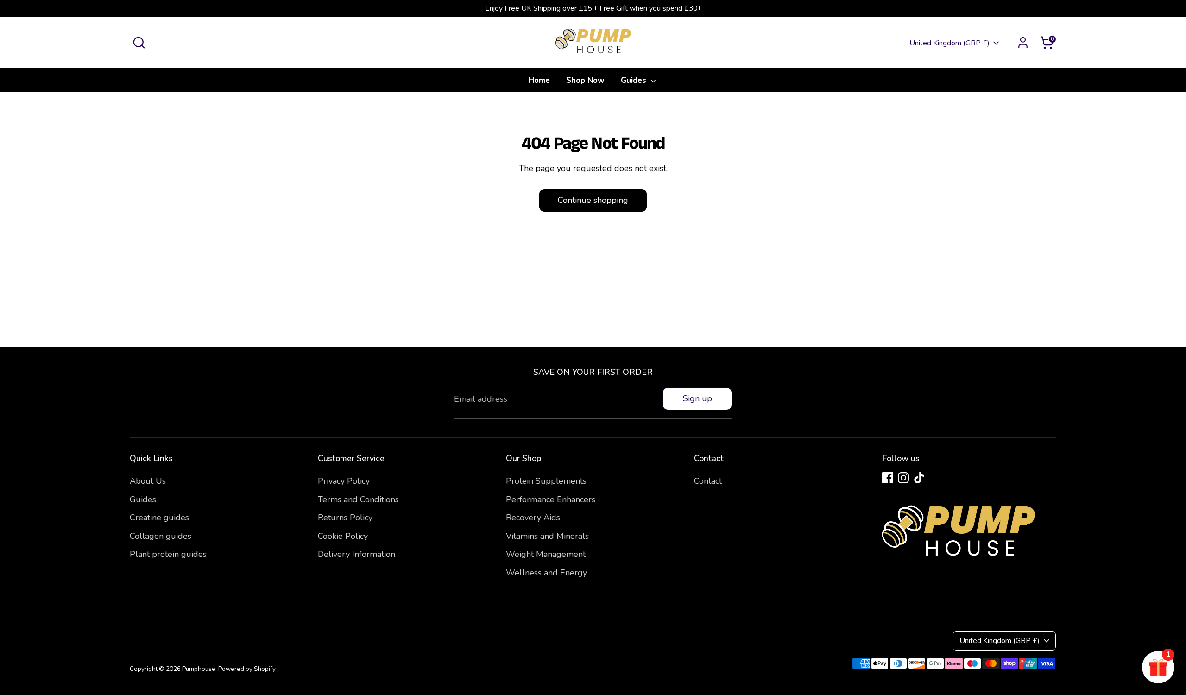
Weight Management (546, 554)
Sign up (697, 398)
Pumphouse (198, 668)
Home (539, 80)
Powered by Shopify (247, 668)
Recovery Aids (533, 517)
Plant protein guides (168, 554)
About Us (148, 480)
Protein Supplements (546, 480)
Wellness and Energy (546, 572)
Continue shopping (593, 200)
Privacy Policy (344, 480)
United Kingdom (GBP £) (949, 43)
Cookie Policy (343, 536)
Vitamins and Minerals (547, 536)
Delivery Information (356, 554)
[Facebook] (887, 477)
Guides (635, 80)
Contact (708, 480)
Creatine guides (159, 517)
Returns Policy (345, 517)
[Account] (1023, 42)
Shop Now (585, 80)
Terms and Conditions (358, 499)
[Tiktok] (919, 477)
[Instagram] (903, 477)
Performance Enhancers (550, 499)
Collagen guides (160, 536)
